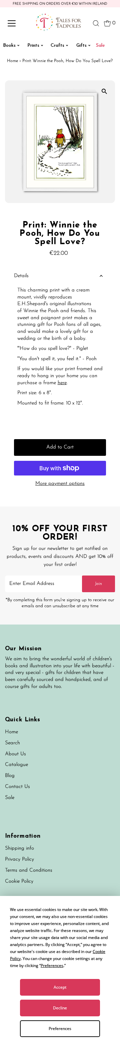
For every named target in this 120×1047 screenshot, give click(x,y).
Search (12, 743)
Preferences (60, 1028)
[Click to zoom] (104, 91)
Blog (10, 775)
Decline (60, 1008)
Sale (9, 797)
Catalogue (16, 764)
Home (12, 61)
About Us (15, 754)
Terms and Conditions (28, 870)
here (62, 382)
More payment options (60, 483)
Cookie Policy (19, 881)
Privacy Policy (19, 859)
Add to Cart (60, 447)
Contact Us (17, 786)
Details (21, 275)
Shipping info (19, 848)
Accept (60, 987)
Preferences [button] (52, 965)
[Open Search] (96, 23)
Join (98, 584)
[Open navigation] (16, 23)
